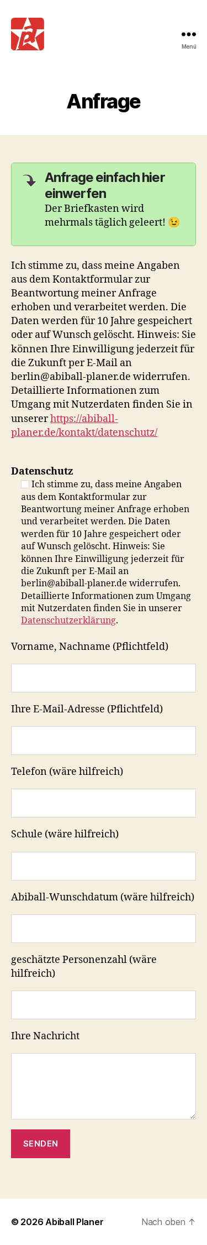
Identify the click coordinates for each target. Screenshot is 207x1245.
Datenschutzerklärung (68, 620)
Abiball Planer (74, 1221)
